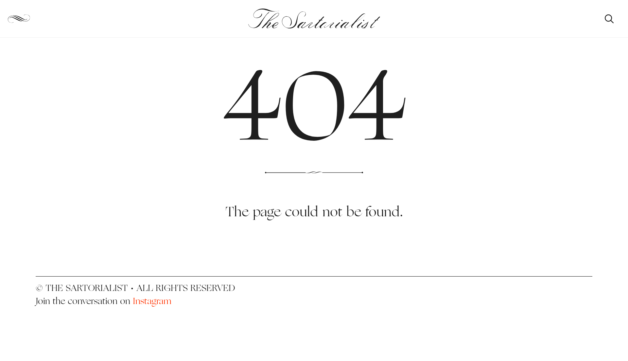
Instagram (152, 301)
